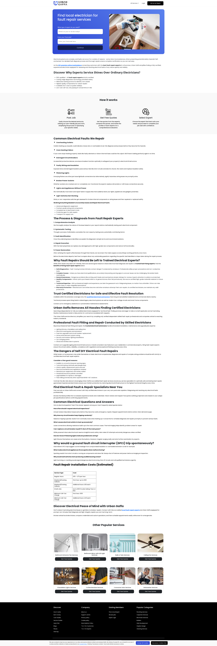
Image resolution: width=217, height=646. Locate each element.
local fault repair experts (131, 510)
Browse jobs (112, 615)
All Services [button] (134, 3)
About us (84, 612)
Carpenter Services (142, 615)
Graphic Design (141, 626)
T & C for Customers (87, 626)
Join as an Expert (155, 3)
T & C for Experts (86, 629)
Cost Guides (57, 617)
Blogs (55, 626)
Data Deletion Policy (87, 623)
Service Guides (58, 620)
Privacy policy (85, 617)
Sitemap (56, 631)
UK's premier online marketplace (70, 65)
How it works (57, 612)
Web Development (142, 623)
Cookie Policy (83, 644)
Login (143, 3)
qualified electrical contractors (98, 297)
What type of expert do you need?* (69, 27)
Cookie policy (85, 620)
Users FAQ (56, 623)
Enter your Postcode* (65, 37)
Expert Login (112, 617)
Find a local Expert (114, 612)
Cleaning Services (142, 629)
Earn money (57, 615)
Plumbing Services (142, 612)
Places (55, 629)
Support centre (85, 615)
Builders (139, 620)
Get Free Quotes (66, 559)
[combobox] (80, 31)
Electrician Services (142, 617)
